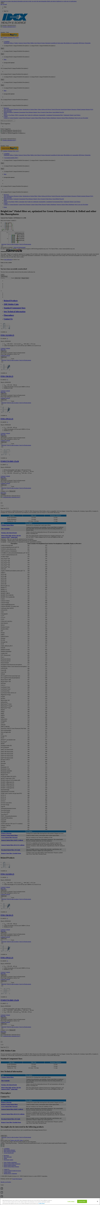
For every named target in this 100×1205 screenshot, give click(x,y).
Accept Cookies (82, 1201)
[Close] (97, 1201)
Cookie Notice (42, 1203)
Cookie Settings (71, 1201)
